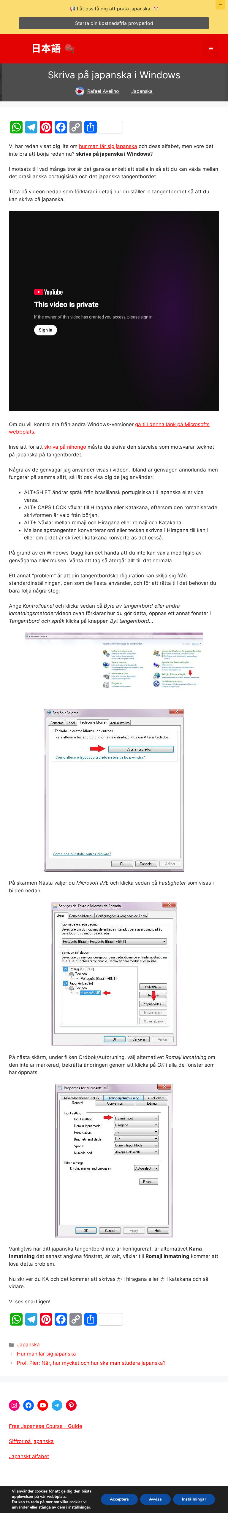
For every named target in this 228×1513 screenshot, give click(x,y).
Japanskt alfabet (29, 1456)
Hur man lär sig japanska (46, 1354)
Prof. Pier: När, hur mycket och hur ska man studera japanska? (91, 1363)
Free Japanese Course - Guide (45, 1426)
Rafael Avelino (103, 91)
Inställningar (194, 1499)
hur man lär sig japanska (108, 146)
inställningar (79, 1507)
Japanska (142, 91)
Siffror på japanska (31, 1441)
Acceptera (119, 1499)
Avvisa (155, 1499)
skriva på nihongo (65, 447)
